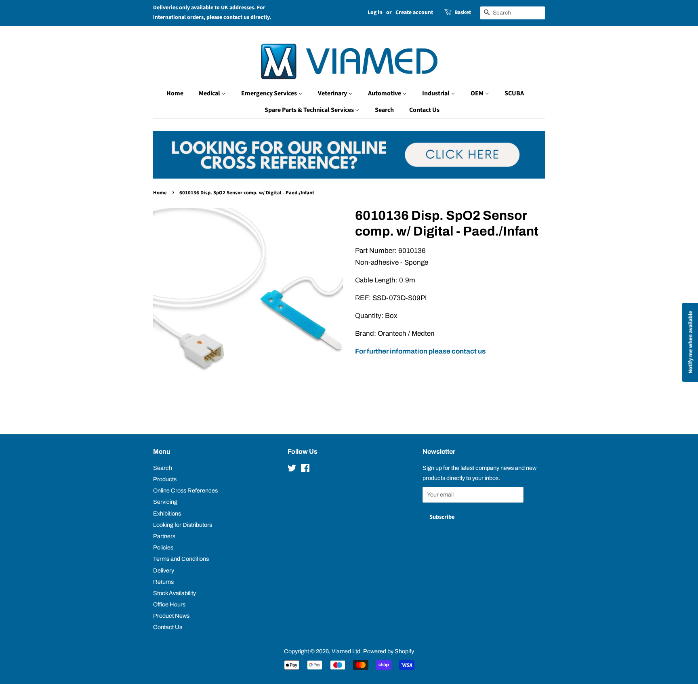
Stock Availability (174, 593)
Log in (375, 12)
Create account (414, 12)
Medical (210, 93)
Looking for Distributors (182, 525)
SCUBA (514, 93)
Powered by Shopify (388, 651)
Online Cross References (185, 490)
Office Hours (169, 604)
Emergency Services (269, 93)
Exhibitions (167, 513)
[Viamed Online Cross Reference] (349, 176)
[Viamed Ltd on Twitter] (292, 469)
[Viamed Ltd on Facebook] (305, 469)
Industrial (436, 93)
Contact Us (424, 109)
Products (165, 479)
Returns (163, 582)
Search (384, 109)
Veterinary (333, 93)
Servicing (165, 502)
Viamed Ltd (346, 651)
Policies (163, 547)
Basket (462, 12)
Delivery (163, 570)
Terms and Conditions (181, 559)
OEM (478, 93)
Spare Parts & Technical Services (310, 109)
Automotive (385, 93)
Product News (171, 615)
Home (174, 93)
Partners (164, 536)
